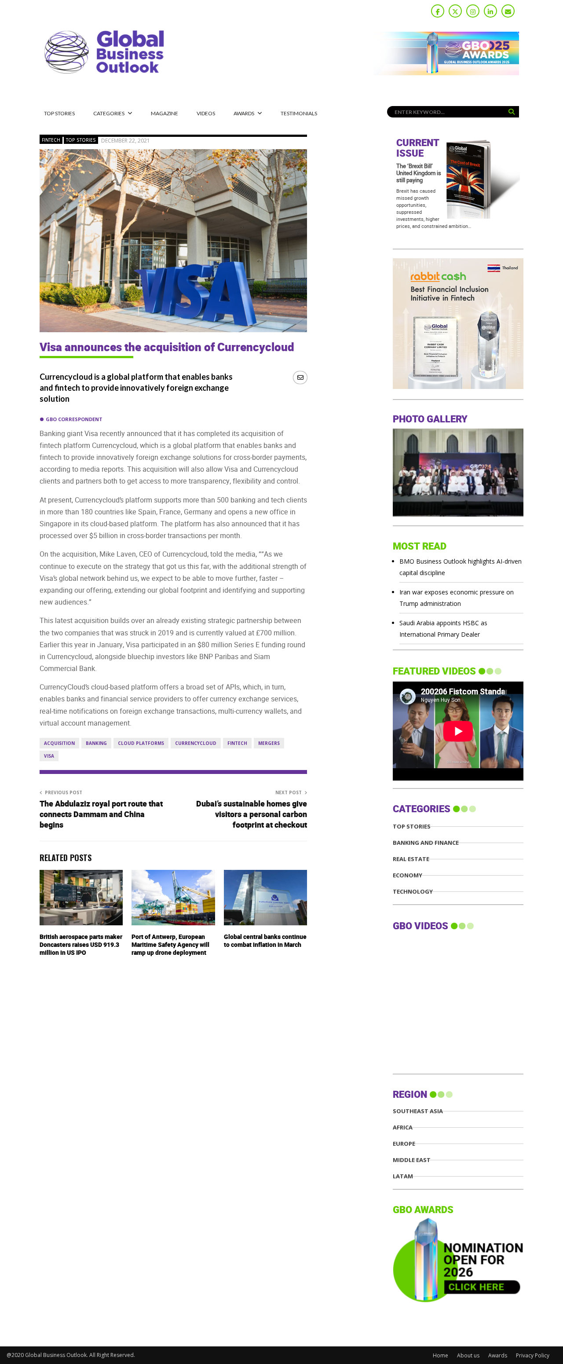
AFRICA (403, 1127)
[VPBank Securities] (458, 386)
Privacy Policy (532, 1355)
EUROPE (404, 1144)
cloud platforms (141, 743)
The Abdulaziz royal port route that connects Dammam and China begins (101, 814)
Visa (49, 756)
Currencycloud (195, 743)
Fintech (51, 140)
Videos (206, 113)
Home (440, 1355)
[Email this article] (300, 377)
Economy (407, 875)
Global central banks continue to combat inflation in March (265, 941)
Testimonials (299, 113)
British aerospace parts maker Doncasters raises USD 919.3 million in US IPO (81, 944)
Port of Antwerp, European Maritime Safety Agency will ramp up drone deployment (170, 944)
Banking (96, 743)
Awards (244, 113)
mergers (269, 743)
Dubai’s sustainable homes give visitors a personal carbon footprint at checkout (251, 814)
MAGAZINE (164, 113)
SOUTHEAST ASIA (418, 1111)
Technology (413, 891)
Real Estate (411, 859)
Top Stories (59, 113)
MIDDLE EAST (412, 1160)
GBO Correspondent (74, 419)
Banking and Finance (426, 843)
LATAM (403, 1176)
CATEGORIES (108, 113)
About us (468, 1355)
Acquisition (59, 743)
